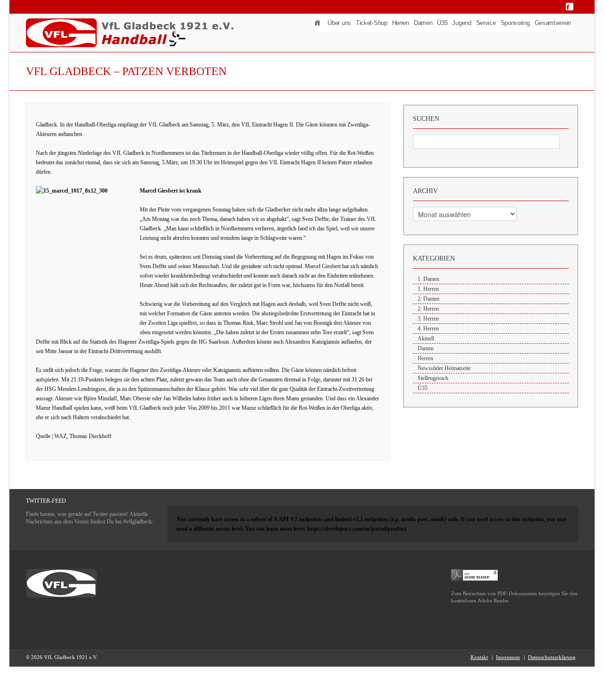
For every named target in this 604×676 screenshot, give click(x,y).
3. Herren (428, 318)
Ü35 (442, 22)
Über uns (339, 22)
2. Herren (428, 308)
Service (486, 22)
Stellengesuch (433, 378)
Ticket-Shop (371, 22)
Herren (400, 22)
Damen (423, 22)
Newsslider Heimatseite (444, 368)
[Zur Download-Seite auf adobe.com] (474, 574)
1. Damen (428, 279)
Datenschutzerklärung (552, 657)
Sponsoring (515, 22)
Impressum (508, 657)
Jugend (461, 22)
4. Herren (428, 328)
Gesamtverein (553, 22)
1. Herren (428, 289)
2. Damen (428, 299)
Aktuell (426, 338)
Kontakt (479, 657)
